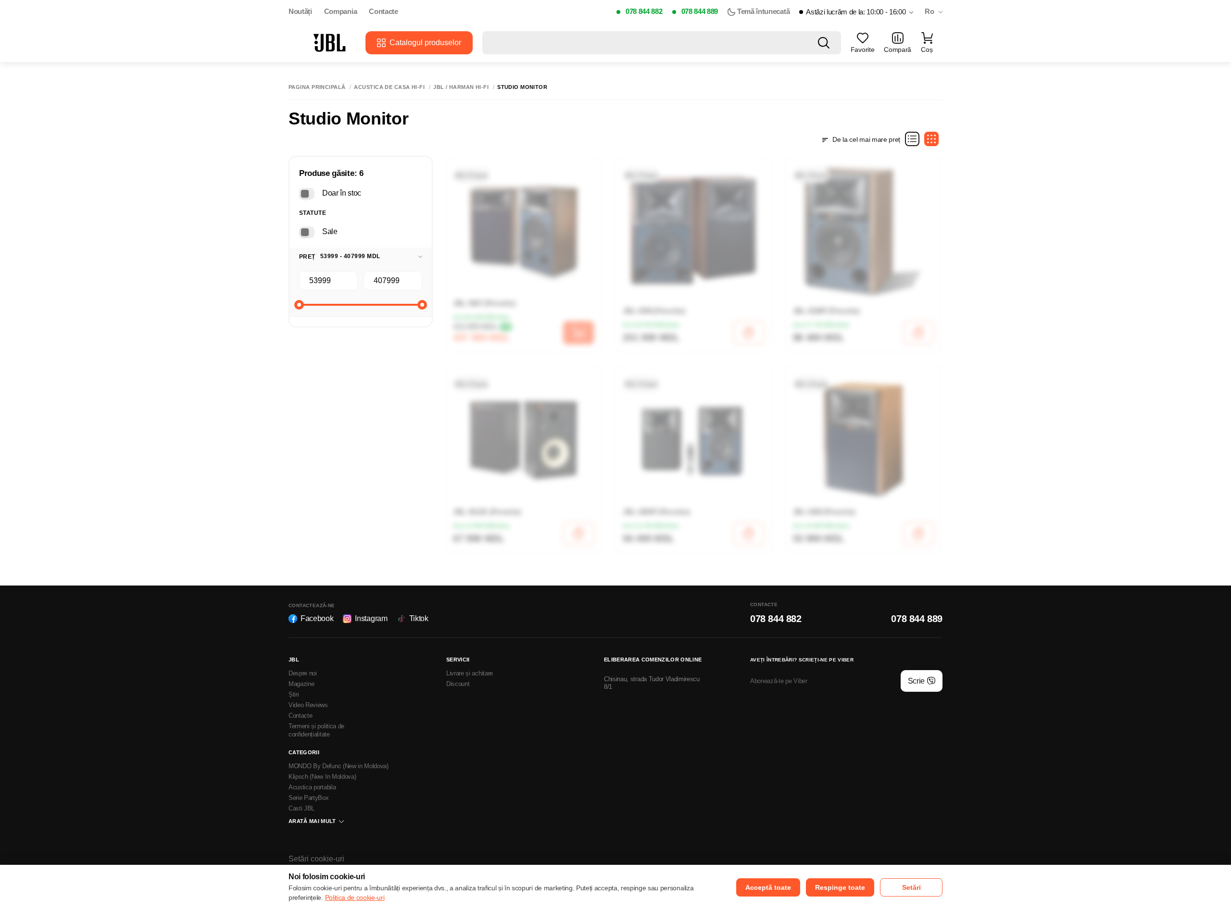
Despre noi (303, 673)
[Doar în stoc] (306, 193)
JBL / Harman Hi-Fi (461, 87)
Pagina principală (317, 87)
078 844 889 (699, 11)
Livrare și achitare (469, 673)
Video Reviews (308, 705)
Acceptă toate (768, 887)
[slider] (299, 305)
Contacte (383, 11)
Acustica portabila (312, 787)
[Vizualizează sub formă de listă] (912, 139)
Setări (911, 887)
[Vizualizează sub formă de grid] (931, 139)
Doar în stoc (341, 193)
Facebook (317, 618)
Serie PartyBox (309, 797)
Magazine (301, 683)
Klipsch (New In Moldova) (322, 776)
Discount (457, 683)
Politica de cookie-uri (355, 897)
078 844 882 (644, 11)
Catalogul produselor (425, 42)
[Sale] (306, 232)
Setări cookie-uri (316, 859)
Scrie (916, 681)
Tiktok (418, 618)
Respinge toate (840, 887)
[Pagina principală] (329, 43)
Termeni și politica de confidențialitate (316, 730)
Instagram (371, 618)
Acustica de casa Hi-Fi (389, 87)
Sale (330, 231)
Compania (340, 11)
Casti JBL (301, 808)
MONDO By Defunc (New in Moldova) (339, 766)
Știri (294, 694)
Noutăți (300, 11)
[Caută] (823, 43)
